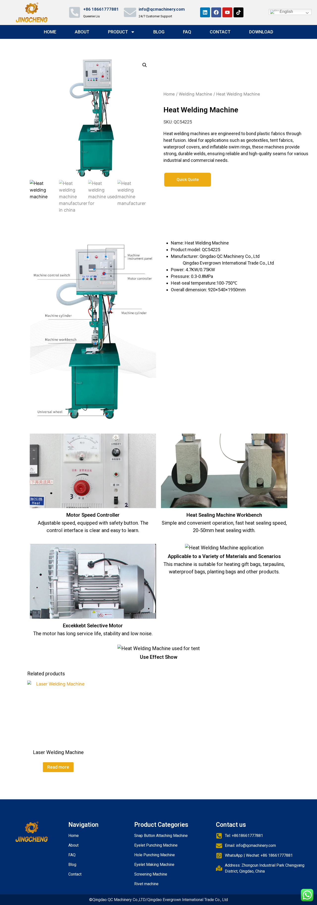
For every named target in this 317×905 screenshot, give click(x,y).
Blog (158, 31)
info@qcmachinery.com (162, 9)
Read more (58, 767)
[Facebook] (216, 12)
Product (118, 31)
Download (261, 31)
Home (50, 31)
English (286, 12)
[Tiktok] (238, 12)
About (82, 31)
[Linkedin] (205, 12)
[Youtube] (227, 12)
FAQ (187, 31)
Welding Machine (195, 94)
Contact (220, 31)
